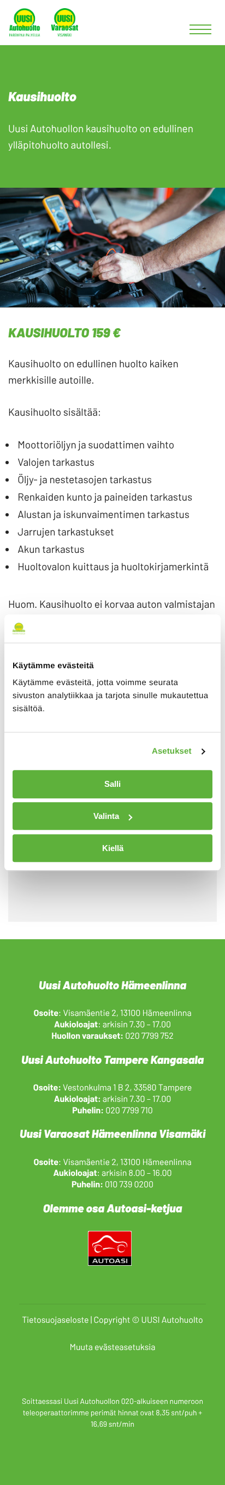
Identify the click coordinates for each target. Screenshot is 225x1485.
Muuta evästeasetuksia (113, 1347)
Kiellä (112, 848)
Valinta (106, 816)
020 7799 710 (129, 1110)
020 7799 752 (149, 1036)
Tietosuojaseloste (55, 1320)
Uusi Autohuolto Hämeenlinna (112, 985)
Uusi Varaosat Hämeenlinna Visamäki (112, 1134)
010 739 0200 (129, 1184)
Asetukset (172, 751)
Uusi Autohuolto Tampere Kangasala (112, 1060)
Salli (112, 784)
